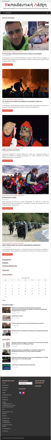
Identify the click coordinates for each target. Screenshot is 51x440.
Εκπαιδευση (9, 51)
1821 (3, 409)
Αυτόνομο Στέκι (5, 418)
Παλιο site (5, 270)
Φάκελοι (4, 402)
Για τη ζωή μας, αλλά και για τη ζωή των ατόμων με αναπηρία (22, 53)
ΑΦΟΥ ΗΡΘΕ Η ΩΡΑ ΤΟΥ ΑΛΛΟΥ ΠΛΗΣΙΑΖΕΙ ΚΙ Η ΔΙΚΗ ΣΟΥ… (21, 245)
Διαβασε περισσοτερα (7, 64)
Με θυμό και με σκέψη (9, 197)
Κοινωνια (14, 51)
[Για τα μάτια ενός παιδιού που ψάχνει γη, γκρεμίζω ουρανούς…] (25, 83)
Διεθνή (4, 392)
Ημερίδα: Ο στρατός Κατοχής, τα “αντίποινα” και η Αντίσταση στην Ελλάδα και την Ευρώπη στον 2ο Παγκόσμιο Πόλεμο (30, 343)
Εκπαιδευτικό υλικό (6, 394)
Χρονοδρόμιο (5, 385)
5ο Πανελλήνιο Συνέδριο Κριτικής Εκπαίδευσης (23, 364)
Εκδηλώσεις (5, 399)
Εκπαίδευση (5, 387)
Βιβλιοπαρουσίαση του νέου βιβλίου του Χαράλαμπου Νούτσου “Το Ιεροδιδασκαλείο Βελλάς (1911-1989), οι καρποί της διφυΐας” (28, 350)
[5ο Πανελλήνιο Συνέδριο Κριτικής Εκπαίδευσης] (6, 365)
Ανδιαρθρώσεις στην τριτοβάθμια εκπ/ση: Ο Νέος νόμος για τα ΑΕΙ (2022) (8, 405)
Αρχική (4, 382)
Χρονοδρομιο (19, 51)
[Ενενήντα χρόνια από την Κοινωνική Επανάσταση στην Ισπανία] (6, 323)
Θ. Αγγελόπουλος (6, 428)
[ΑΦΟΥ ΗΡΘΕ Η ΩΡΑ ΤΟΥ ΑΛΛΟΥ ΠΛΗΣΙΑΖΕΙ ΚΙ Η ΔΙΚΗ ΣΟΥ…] (25, 227)
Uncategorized (10, 99)
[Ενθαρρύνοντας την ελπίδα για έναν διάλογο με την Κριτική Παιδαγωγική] (6, 330)
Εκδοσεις (5, 262)
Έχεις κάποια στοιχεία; (17, 315)
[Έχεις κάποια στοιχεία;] (6, 316)
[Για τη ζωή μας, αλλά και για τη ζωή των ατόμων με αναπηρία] (25, 35)
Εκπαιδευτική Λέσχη (19, 438)
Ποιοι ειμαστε (6, 259)
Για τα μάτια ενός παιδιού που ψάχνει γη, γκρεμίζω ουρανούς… (22, 101)
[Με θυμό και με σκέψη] (25, 179)
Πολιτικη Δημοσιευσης (9, 266)
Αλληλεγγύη (5, 431)
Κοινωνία (4, 390)
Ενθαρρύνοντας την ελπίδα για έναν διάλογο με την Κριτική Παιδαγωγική (30, 330)
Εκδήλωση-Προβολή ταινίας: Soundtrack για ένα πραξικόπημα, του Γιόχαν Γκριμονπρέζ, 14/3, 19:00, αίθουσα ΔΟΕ (30, 358)
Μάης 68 (4, 415)
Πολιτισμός (5, 397)
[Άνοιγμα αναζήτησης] (47, 12)
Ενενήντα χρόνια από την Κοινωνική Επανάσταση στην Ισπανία (28, 323)
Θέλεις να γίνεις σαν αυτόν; (11, 150)
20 (25, 291)
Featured (4, 51)
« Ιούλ (3, 300)
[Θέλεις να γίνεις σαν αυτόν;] (25, 131)
